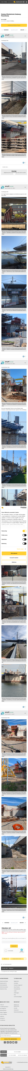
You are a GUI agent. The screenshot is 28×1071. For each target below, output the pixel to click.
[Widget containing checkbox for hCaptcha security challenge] (14, 950)
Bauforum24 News (4, 981)
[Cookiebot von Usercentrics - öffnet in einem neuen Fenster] (20, 508)
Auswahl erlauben (14, 557)
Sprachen (7, 1067)
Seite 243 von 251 (14, 29)
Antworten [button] (14, 946)
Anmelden (16, 983)
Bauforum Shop (3, 989)
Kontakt (15, 1008)
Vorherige (6, 29)
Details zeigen (20, 549)
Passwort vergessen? (18, 985)
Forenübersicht (17, 989)
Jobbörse (2, 1016)
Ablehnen (14, 562)
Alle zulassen (14, 553)
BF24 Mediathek (3, 985)
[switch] (24, 535)
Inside (15, 990)
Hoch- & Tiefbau (10, 21)
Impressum (16, 1010)
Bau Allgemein (3, 1008)
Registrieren (16, 981)
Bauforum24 (19, 2)
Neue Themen (17, 987)
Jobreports (2, 1018)
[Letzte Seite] (26, 30)
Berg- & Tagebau (3, 1012)
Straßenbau (2, 1020)
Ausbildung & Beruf (4, 1006)
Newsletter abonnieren (10, 1039)
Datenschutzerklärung (18, 1012)
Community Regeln (18, 996)
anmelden (24, 930)
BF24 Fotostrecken (4, 987)
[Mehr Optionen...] (25, 36)
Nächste (22, 29)
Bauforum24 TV (3, 983)
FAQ (15, 994)
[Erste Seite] (2, 30)
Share (6, 958)
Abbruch (2, 1004)
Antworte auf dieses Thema (14, 25)
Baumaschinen (3, 1010)
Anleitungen (16, 992)
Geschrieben (9, 37)
